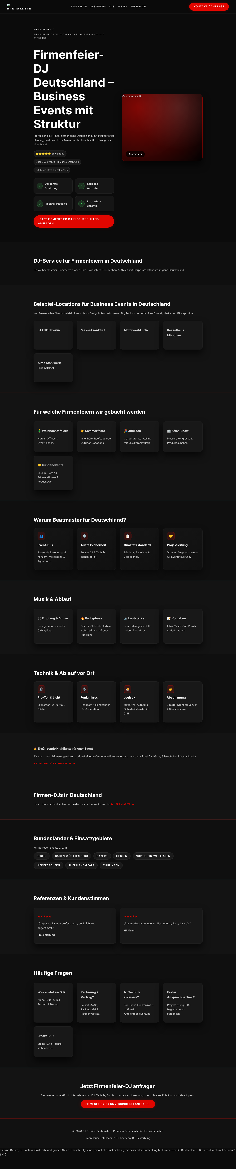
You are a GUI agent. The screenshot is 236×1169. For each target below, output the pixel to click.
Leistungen (98, 6)
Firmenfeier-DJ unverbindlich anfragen (118, 1104)
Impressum (92, 1138)
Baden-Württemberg (71, 856)
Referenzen (139, 6)
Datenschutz (107, 1138)
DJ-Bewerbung (141, 1138)
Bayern (102, 856)
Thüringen (111, 865)
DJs (111, 6)
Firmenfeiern (42, 29)
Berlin (42, 856)
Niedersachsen (48, 865)
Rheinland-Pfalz (81, 865)
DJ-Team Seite (121, 804)
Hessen (121, 856)
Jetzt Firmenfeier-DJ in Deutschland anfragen (68, 221)
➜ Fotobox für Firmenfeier (53, 763)
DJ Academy (123, 1138)
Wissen (123, 6)
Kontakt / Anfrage (209, 6)
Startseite (79, 6)
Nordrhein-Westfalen (153, 856)
